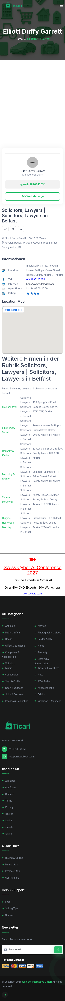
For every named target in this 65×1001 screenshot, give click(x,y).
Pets (40, 674)
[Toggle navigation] (61, 5)
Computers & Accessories (11, 655)
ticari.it (8, 820)
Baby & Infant (12, 632)
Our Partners (12, 877)
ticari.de (9, 827)
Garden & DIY (44, 639)
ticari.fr (8, 833)
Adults (41, 694)
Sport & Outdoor (14, 687)
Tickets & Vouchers (48, 668)
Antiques (10, 625)
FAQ (7, 901)
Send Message (35, 196)
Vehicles (10, 663)
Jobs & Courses (14, 694)
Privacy (9, 807)
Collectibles (11, 674)
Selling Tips (11, 908)
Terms (8, 800)
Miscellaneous (45, 687)
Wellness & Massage (49, 701)
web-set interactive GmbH (37, 981)
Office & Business (15, 645)
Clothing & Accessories (41, 661)
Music (8, 668)
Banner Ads (11, 864)
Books (8, 639)
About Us (10, 780)
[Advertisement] (32, 94)
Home (19, 38)
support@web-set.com (22, 756)
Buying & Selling (14, 857)
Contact (9, 794)
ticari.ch (9, 813)
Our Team (10, 787)
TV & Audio (43, 681)
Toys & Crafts (12, 681)
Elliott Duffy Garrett (33, 171)
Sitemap (9, 915)
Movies (41, 625)
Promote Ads (12, 871)
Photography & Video (49, 632)
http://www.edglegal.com (40, 284)
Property (42, 652)
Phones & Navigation (16, 701)
